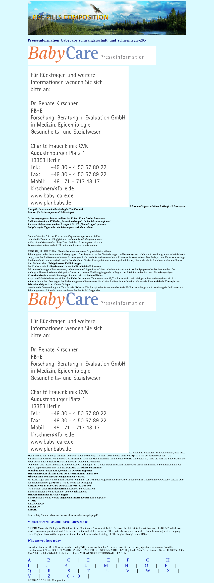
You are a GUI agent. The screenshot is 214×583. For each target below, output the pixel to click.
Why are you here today (44, 540)
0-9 (75, 575)
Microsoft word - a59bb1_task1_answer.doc (57, 521)
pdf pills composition (74, 13)
